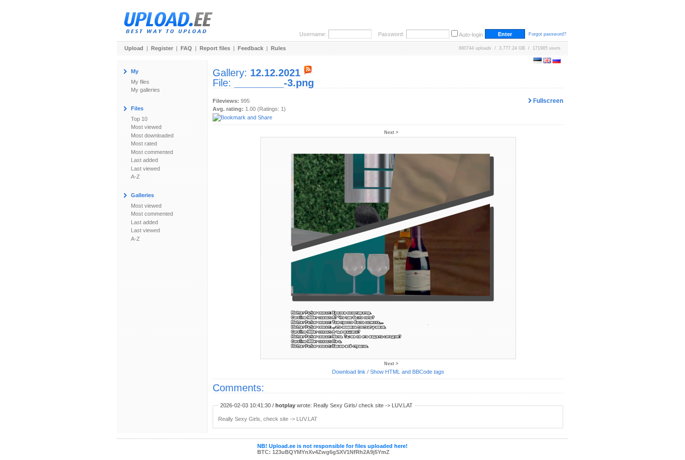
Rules (278, 48)
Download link (349, 372)
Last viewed (145, 169)
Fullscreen (547, 100)
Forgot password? (547, 34)
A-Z (135, 177)
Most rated (144, 143)
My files (140, 82)
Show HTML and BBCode (407, 372)
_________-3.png (274, 82)
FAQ (186, 48)
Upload (133, 48)
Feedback (250, 48)
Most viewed (146, 127)
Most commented (152, 152)
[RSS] (307, 72)
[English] (547, 61)
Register (162, 48)
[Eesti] (538, 61)
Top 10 (139, 119)
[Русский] (557, 61)
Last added (144, 160)
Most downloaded (152, 135)
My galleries (145, 90)
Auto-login (471, 35)
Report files (215, 48)
